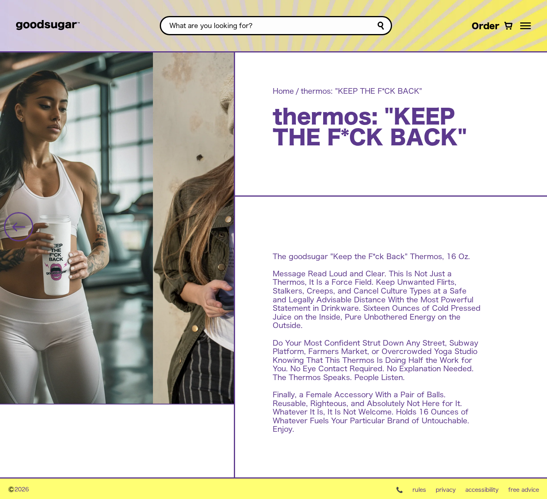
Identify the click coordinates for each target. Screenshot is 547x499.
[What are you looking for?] (380, 26)
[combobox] (276, 25)
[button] (525, 25)
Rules (419, 489)
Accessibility (482, 489)
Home (283, 91)
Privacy (446, 489)
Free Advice (523, 489)
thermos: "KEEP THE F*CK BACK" (361, 91)
